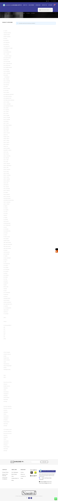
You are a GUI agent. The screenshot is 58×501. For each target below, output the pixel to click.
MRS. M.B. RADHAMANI (8, 244)
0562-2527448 (45, 478)
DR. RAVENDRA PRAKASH (8, 105)
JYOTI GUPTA (6, 221)
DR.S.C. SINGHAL (7, 190)
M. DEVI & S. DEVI (7, 236)
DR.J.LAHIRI (6, 161)
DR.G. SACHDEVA (6, 348)
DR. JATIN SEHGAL (7, 65)
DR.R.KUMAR (6, 184)
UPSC (5, 338)
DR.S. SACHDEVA (7, 188)
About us (23, 474)
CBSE (4, 319)
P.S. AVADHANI (6, 269)
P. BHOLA (5, 259)
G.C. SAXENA (6, 209)
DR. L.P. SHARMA (7, 80)
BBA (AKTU (5, 315)
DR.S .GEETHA (6, 186)
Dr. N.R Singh (6, 90)
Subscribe (44, 461)
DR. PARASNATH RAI (7, 98)
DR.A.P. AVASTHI (7, 132)
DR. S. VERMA (6, 111)
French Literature (7, 359)
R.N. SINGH (6, 277)
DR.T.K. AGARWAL (7, 202)
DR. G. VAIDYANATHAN (8, 63)
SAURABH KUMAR (7, 298)
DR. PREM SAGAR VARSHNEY (9, 100)
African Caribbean (7, 352)
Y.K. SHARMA (6, 313)
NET (4, 329)
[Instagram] (31, 498)
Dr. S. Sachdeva (6, 109)
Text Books (4, 427)
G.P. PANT (5, 211)
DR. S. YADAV (6, 113)
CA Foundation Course (8, 429)
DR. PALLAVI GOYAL (6, 342)
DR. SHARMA (6, 121)
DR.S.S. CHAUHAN (7, 196)
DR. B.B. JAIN (6, 59)
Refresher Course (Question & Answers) (7, 404)
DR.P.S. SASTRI (6, 173)
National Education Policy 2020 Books (8, 380)
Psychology (6, 399)
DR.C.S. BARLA (6, 144)
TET (4, 336)
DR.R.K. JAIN (6, 182)
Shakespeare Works (7, 369)
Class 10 (5, 321)
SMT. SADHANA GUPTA (8, 304)
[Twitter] (29, 498)
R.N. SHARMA (6, 275)
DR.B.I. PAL (6, 134)
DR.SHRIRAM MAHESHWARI (9, 200)
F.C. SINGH (6, 207)
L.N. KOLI (5, 234)
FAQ (13, 476)
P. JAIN (5, 261)
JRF (4, 327)
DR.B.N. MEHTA (6, 138)
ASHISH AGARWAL (7, 36)
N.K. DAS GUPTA (7, 252)
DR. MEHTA (6, 86)
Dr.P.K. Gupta (6, 171)
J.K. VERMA (6, 219)
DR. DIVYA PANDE (7, 61)
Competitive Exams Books (7, 323)
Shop (22, 478)
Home (22, 472)
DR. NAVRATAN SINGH (8, 96)
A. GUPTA (5, 30)
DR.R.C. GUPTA (6, 177)
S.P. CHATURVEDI (7, 292)
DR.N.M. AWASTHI (7, 169)
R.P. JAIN (5, 279)
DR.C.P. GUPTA (6, 142)
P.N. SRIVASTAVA (7, 263)
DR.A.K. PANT (6, 130)
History (5, 389)
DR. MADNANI (6, 84)
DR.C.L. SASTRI (6, 140)
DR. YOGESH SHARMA (8, 125)
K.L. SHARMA (6, 229)
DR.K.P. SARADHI (7, 163)
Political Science (6, 397)
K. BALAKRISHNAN (7, 223)
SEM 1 (5, 375)
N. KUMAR (5, 250)
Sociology (5, 401)
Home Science (6, 391)
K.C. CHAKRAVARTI (7, 225)
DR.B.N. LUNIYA (6, 136)
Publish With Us (15, 478)
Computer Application (8, 406)
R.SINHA (5, 284)
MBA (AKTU (5, 373)
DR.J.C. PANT (6, 159)
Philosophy (6, 395)
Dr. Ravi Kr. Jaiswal (8, 55)
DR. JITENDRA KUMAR (8, 67)
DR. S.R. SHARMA (7, 119)
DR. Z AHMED (6, 127)
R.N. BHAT (5, 273)
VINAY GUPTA (6, 309)
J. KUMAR (5, 217)
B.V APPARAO (6, 44)
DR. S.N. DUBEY (6, 115)
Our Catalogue (15, 472)
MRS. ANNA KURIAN (7, 242)
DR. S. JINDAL (6, 107)
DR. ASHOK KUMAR (7, 57)
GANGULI (5, 215)
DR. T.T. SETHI (6, 123)
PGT (4, 331)
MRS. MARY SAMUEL (7, 248)
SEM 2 (5, 317)
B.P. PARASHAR (6, 42)
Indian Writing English (7, 365)
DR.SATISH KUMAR (7, 198)
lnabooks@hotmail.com (46, 481)
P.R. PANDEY (6, 267)
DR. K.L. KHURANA (7, 73)
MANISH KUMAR (7, 240)
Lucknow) (4, 371)
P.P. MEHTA (6, 265)
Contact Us (23, 476)
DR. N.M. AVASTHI (7, 88)
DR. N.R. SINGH (6, 92)
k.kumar (5, 227)
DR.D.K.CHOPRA (7, 148)
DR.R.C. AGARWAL (7, 175)
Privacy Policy (5, 472)
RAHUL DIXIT (6, 286)
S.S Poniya (5, 296)
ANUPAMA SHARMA (7, 32)
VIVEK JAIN (6, 311)
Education (5, 384)
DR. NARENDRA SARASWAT (9, 94)
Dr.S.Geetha (6, 192)
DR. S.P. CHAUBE (7, 117)
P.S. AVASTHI (6, 271)
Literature (4, 350)
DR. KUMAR (6, 75)
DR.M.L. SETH (6, 167)
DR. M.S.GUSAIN (6, 82)
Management (6, 393)
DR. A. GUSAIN (5, 340)
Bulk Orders (14, 474)
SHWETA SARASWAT (7, 302)
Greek (5, 361)
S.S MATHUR (6, 294)
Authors (4, 28)
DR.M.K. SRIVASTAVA (7, 165)
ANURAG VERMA (6, 25)
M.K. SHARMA (6, 238)
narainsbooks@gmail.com (45, 483)
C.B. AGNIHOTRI (7, 46)
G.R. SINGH (6, 213)
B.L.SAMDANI (6, 40)
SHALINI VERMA (6, 300)
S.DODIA (5, 288)
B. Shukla (5, 38)
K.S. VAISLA (6, 232)
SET (4, 334)
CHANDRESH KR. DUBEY (8, 48)
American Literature (7, 354)
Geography (6, 412)
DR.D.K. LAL (6, 146)
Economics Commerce (7, 382)
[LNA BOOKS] (11, 5)
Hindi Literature (6, 363)
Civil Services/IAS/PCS (7, 325)
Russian (5, 367)
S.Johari (5, 290)
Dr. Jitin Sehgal (6, 69)
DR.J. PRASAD (6, 157)
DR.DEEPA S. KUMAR (7, 150)
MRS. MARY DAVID (7, 246)
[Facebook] (27, 498)
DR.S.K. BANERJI (7, 194)
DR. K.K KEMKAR (7, 71)
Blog (13, 480)
